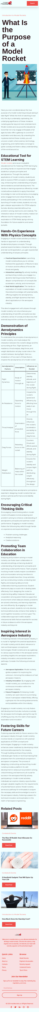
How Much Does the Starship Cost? (16, 919)
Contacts (4, 964)
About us (4, 961)
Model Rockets (24, 958)
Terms (4, 967)
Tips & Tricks (23, 970)
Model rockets (6, 163)
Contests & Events (9, 833)
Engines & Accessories (26, 961)
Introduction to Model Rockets (14, 15)
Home (4, 958)
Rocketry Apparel (25, 964)
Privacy (4, 970)
